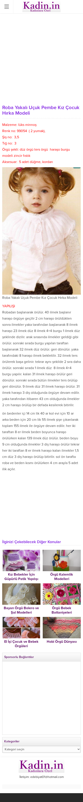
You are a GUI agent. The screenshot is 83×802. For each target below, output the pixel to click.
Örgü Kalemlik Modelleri (61, 576)
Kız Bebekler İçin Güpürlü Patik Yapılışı (21, 576)
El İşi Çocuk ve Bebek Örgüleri (21, 643)
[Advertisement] (41, 59)
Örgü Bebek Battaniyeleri (62, 610)
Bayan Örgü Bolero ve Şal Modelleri (21, 610)
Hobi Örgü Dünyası (62, 641)
